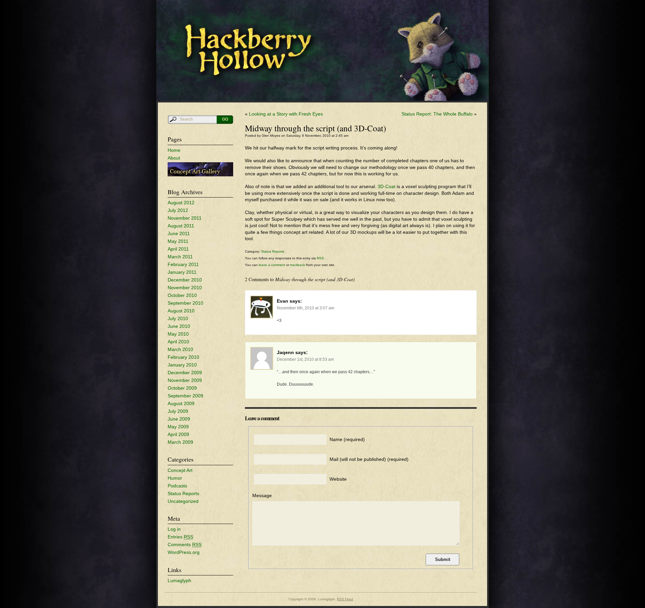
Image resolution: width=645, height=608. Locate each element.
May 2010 (178, 334)
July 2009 (178, 411)
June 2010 (179, 326)
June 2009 (179, 419)
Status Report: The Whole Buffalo (437, 114)
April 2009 (178, 434)
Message (262, 495)
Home (174, 150)
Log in (174, 529)
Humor (175, 478)
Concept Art (180, 470)
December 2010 (185, 280)
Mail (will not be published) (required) (369, 459)
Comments (185, 544)
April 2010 (178, 341)
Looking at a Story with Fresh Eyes (286, 114)
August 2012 (181, 202)
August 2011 (181, 225)
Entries (180, 536)
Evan (282, 301)
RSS (320, 258)
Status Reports (183, 493)
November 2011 (185, 218)
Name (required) (347, 439)
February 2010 (183, 357)
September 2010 (185, 303)
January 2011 (182, 272)
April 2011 (178, 249)
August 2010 (181, 310)
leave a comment (271, 265)
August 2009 (181, 403)
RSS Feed (345, 599)
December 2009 (185, 372)
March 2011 (180, 256)
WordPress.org (184, 552)
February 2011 (183, 264)
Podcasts (177, 485)
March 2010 (180, 349)
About (174, 158)
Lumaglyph (179, 580)
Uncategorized (183, 501)
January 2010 (182, 364)
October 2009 (182, 388)
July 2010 (178, 318)
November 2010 (185, 287)
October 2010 (182, 295)
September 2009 (185, 395)
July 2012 (178, 210)
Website (338, 479)
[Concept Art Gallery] (200, 174)
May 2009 (178, 426)
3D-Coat (386, 186)
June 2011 (179, 233)
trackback (297, 265)
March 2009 (180, 442)
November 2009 (185, 380)
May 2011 (178, 241)
